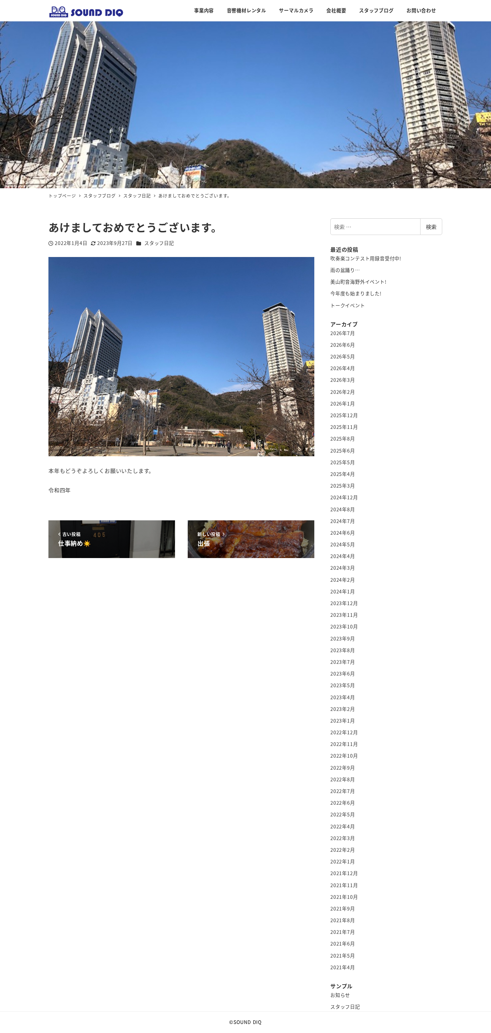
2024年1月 (342, 591)
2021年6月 (342, 943)
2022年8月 (342, 779)
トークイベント (347, 305)
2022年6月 (342, 802)
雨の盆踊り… (345, 270)
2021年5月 (342, 955)
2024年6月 (342, 532)
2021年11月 (344, 885)
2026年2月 (342, 392)
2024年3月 (342, 567)
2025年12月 (344, 415)
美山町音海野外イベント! (358, 281)
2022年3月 (342, 838)
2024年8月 (342, 509)
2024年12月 (344, 497)
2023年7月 (342, 662)
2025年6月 (342, 450)
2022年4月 (342, 826)
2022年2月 (342, 849)
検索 (431, 227)
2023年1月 (342, 720)
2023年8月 (342, 650)
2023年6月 (342, 673)
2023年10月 (344, 626)
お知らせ (340, 995)
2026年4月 (342, 368)
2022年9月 (342, 767)
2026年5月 (342, 356)
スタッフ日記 (159, 243)
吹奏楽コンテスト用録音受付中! (365, 258)
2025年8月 (342, 438)
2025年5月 (342, 462)
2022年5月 (342, 814)
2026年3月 (342, 379)
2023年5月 (342, 685)
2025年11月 (344, 427)
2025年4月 (342, 474)
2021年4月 (342, 967)
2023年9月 (342, 638)
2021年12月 (344, 873)
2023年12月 (344, 603)
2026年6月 (342, 344)
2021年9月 (342, 908)
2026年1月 (342, 403)
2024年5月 (342, 544)
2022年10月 (344, 755)
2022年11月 (344, 744)
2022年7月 (342, 791)
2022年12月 (344, 732)
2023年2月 (342, 709)
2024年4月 (342, 556)
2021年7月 (342, 932)
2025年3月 (342, 485)
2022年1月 (342, 861)
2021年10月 (344, 896)
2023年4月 (342, 697)
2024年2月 (342, 579)
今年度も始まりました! (356, 293)
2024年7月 (342, 521)
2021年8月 (342, 920)
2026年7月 (342, 333)
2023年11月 (344, 614)
